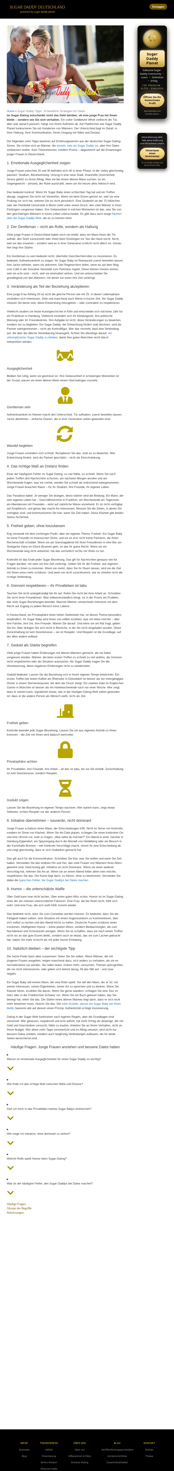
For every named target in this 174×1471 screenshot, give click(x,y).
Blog (24, 1456)
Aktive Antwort (49, 1462)
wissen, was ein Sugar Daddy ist (77, 145)
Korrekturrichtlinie (117, 1456)
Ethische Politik (49, 1468)
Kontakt (149, 1449)
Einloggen (158, 6)
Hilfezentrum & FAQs (79, 1456)
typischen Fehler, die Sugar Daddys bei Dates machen (53, 880)
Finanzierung (49, 1456)
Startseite (24, 1449)
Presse (149, 1456)
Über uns (80, 1449)
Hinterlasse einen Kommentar (152, 153)
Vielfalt (49, 1449)
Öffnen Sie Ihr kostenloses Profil (152, 100)
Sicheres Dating (79, 1462)
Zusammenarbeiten (117, 1462)
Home (10, 111)
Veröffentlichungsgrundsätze (117, 1449)
